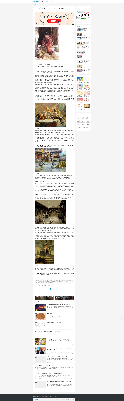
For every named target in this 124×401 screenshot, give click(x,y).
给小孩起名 (83, 127)
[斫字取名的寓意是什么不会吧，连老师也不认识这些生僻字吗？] (40, 384)
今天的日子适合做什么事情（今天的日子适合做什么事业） (59, 304)
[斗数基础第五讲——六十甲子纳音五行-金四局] (40, 359)
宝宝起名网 (87, 123)
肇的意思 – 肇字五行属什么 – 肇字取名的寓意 (86, 56)
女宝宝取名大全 (88, 118)
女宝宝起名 (78, 120)
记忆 (52, 69)
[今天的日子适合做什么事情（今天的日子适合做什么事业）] (40, 307)
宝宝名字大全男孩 (83, 121)
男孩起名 (51, 1)
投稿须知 (55, 396)
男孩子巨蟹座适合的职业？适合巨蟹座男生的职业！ (58, 322)
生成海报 (63, 399)
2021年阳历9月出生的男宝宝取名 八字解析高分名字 (87, 89)
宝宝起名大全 (83, 123)
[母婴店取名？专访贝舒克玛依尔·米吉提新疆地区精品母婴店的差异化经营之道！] (40, 350)
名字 (87, 117)
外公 (70, 95)
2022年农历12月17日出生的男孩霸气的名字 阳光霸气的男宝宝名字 (87, 102)
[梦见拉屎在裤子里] (40, 316)
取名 (83, 117)
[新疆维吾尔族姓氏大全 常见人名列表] (79, 37)
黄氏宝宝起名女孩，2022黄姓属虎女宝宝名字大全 (58, 339)
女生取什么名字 (83, 120)
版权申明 (34, 396)
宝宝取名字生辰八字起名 (79, 121)
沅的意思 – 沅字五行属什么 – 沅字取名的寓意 (86, 43)
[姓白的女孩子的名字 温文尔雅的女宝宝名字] (79, 65)
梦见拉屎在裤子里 (51, 313)
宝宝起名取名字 (79, 123)
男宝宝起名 (78, 127)
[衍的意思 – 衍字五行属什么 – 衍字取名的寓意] (79, 60)
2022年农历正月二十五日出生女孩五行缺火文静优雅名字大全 (86, 82)
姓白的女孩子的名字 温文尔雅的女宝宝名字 (86, 65)
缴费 (66, 185)
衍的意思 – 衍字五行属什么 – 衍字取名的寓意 (86, 61)
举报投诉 (42, 396)
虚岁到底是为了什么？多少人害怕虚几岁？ (79, 109)
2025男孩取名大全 (83, 115)
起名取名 (43, 1)
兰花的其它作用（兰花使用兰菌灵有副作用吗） (86, 29)
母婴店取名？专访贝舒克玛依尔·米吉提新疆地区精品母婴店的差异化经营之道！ (60, 348)
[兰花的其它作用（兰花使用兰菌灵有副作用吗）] (79, 28)
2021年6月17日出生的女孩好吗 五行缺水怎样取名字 (87, 96)
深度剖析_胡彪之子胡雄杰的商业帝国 (85, 33)
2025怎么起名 (79, 115)
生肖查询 (88, 124)
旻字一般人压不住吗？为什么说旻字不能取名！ (86, 47)
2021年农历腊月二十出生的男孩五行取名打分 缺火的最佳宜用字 (80, 96)
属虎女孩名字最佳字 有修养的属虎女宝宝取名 (79, 89)
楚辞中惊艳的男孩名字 (83, 124)
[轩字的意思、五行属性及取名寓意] (79, 51)
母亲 (63, 75)
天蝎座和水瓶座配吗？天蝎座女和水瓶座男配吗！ (45, 365)
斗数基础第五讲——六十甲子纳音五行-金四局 (57, 357)
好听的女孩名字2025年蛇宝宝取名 (88, 120)
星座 (36, 322)
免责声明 (46, 396)
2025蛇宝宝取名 (88, 115)
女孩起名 (47, 1)
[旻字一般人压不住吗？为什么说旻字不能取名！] (79, 46)
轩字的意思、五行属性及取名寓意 (86, 52)
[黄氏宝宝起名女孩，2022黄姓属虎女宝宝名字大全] (40, 341)
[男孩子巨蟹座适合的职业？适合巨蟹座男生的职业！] (40, 325)
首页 (34, 4)
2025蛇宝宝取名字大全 (79, 117)
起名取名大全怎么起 (88, 127)
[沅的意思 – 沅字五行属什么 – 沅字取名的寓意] (79, 42)
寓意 (78, 124)
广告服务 (51, 396)
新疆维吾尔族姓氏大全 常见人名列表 (86, 38)
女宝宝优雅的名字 (83, 118)
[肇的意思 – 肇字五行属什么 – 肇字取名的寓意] (79, 55)
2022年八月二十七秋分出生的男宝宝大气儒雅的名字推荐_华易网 (80, 82)
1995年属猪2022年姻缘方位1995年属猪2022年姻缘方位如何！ (48, 373)
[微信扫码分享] (66, 399)
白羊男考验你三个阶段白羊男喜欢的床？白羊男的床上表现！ (48, 331)
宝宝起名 (88, 121)
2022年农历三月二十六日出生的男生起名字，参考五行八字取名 (86, 109)
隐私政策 (38, 396)
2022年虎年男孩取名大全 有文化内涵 (80, 102)
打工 (57, 98)
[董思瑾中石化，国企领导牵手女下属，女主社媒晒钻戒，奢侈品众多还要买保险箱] (79, 69)
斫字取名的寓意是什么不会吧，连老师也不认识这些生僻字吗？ (59, 382)
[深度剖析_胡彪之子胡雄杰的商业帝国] (79, 33)
